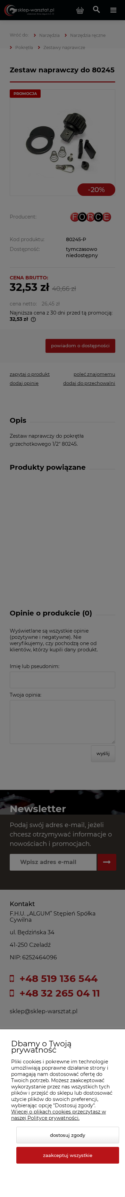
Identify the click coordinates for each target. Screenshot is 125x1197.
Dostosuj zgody (67, 1135)
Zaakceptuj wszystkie (67, 1155)
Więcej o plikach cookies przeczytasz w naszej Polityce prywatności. (58, 1115)
